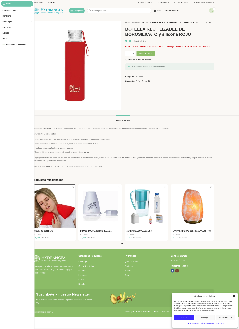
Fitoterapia (83, 262)
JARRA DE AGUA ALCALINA (139, 231)
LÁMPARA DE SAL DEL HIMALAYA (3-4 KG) (192, 231)
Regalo (81, 284)
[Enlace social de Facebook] (136, 81)
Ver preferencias (225, 317)
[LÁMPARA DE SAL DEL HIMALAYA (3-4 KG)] (192, 206)
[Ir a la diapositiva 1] (122, 243)
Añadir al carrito (145, 53)
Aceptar (184, 317)
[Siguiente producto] (212, 22)
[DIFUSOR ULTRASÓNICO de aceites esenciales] (100, 206)
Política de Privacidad (207, 323)
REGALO (136, 22)
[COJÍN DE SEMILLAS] (54, 206)
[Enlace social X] (139, 81)
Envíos (128, 270)
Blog (127, 275)
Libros (81, 279)
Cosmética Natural (86, 266)
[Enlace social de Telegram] (149, 81)
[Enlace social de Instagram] (177, 271)
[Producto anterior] (206, 22)
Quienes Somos (132, 262)
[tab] (123, 119)
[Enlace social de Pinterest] (142, 81)
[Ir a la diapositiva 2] (124, 243)
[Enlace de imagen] (49, 258)
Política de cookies (192, 323)
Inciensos (82, 275)
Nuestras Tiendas (178, 260)
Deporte (82, 270)
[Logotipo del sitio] (48, 10)
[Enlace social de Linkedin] (145, 81)
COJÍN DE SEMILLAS (43, 231)
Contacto (129, 266)
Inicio (127, 22)
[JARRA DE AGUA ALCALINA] (146, 206)
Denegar (204, 317)
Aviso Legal (220, 323)
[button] (234, 296)
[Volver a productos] (209, 22)
